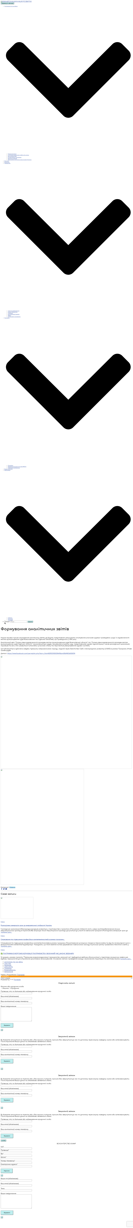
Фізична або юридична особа (12, 986)
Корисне (10, 619)
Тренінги (10, 313)
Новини (10, 617)
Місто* (3, 1157)
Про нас (6, 161)
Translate (17, 980)
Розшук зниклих (12, 153)
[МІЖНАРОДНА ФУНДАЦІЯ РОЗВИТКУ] (16, 1)
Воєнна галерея (12, 158)
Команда (6, 162)
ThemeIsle (21, 975)
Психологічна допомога (14, 157)
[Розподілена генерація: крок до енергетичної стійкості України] (17, 918)
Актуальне (8, 972)
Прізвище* (5, 1150)
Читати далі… (6, 932)
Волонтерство (12, 156)
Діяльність (8, 967)
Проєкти (10, 465)
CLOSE (3, 1140)
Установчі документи (14, 316)
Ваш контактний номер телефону (14, 1001)
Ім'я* (2, 1147)
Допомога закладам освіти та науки (18, 155)
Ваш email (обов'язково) (10, 996)
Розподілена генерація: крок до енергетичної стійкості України (26, 925)
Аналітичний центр (13, 314)
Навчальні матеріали (14, 467)
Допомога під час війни (13, 962)
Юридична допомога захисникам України (19, 159)
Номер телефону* (8, 1161)
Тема (3, 1188)
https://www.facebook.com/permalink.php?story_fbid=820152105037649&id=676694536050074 (41, 653)
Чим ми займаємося (13, 310)
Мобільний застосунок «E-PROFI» (17, 466)
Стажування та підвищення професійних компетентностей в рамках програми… (33, 939)
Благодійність (8, 469)
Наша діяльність (12, 312)
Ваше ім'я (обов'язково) (9, 1178)
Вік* (2, 1154)
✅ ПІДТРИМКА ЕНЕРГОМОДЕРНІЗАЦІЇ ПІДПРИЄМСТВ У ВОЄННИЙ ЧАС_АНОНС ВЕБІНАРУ (37, 953)
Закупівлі (10, 620)
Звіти (9, 315)
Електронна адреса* (9, 1164)
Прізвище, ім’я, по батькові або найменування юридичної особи (26, 991)
